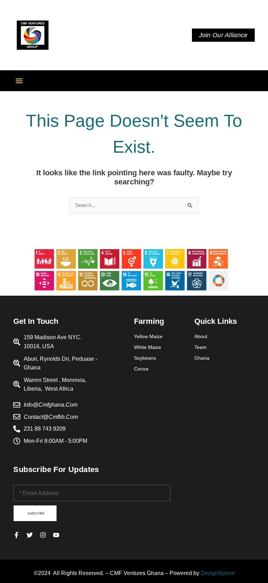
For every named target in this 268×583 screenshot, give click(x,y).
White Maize (147, 347)
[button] (19, 81)
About (200, 336)
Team (200, 347)
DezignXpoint (217, 573)
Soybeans (145, 358)
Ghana (201, 358)
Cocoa (141, 369)
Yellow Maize (148, 336)
